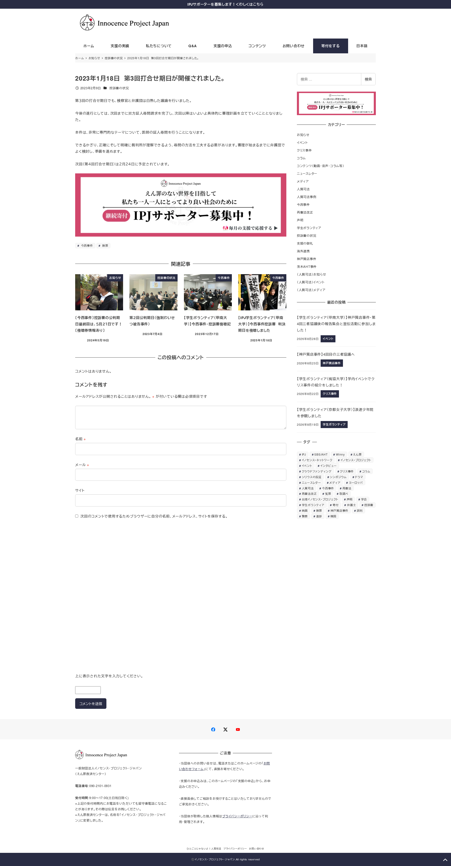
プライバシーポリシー (237, 816)
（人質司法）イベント (311, 282)
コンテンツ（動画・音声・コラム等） (320, 166)
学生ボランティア (309, 228)
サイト (79, 490)
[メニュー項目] (213, 729)
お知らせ (303, 135)
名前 (80, 438)
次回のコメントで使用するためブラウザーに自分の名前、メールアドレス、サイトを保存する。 (154, 516)
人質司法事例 (306, 197)
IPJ (304, 454)
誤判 (360, 510)
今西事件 (86, 245)
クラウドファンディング (317, 471)
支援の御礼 (305, 243)
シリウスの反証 (312, 477)
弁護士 (351, 505)
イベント (302, 142)
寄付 (336, 505)
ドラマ (359, 477)
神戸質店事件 (306, 259)
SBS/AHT (320, 454)
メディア (303, 181)
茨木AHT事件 (307, 266)
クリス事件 (304, 150)
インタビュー (328, 466)
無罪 (104, 245)
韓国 (333, 516)
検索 (368, 79)
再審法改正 (305, 212)
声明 (300, 220)
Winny (340, 454)
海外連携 (303, 251)
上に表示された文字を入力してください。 (109, 675)
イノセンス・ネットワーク (317, 460)
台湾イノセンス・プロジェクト (320, 499)
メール (82, 464)
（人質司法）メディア (311, 290)
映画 (305, 510)
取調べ (343, 493)
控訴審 (368, 505)
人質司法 (303, 189)
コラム (301, 158)
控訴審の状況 (119, 88)
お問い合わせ (256, 848)
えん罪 (357, 454)
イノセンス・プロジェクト (356, 460)
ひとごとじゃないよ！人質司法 (204, 848)
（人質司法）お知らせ (311, 274)
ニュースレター (307, 173)
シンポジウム (338, 477)
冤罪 (328, 493)
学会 (364, 499)
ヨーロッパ (356, 482)
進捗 (319, 516)
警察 (305, 516)
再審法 (346, 488)
